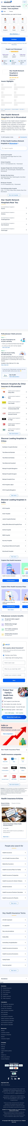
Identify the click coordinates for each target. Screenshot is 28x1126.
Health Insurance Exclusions (10, 954)
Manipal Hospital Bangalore (9, 468)
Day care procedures (8, 931)
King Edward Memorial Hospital (11, 546)
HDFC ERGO (14, 779)
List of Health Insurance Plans (11, 858)
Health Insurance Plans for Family (12, 869)
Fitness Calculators (7, 1006)
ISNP (2, 1052)
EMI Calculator (4, 1012)
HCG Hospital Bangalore (9, 490)
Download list (23, 137)
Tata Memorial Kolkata (8, 457)
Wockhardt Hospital (7, 551)
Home (2, 109)
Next (14, 680)
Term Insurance (6, 992)
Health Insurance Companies (10, 875)
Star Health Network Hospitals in (7, 207)
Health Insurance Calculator (8, 575)
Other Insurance (6, 998)
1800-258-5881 (6, 347)
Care (23, 761)
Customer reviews (5, 1032)
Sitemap (3, 1046)
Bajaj (14, 761)
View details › (11, 609)
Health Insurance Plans (7, 602)
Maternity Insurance (8, 864)
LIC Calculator (4, 1014)
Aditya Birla (5, 761)
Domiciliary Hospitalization (10, 942)
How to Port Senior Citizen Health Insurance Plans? (12, 824)
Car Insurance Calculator (7, 1022)
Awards (3, 1036)
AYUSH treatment (7, 920)
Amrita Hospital (6, 529)
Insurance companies (6, 1034)
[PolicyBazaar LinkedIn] (15, 1078)
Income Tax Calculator (6, 1008)
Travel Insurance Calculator (7, 1020)
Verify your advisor (5, 1056)
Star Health (22, 109)
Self (5, 22)
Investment (5, 994)
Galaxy (22, 770)
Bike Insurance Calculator (7, 1024)
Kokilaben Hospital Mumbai (9, 447)
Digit (14, 770)
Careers (3, 1048)
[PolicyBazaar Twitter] (12, 1078)
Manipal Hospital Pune (8, 479)
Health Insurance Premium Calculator (13, 892)
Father (14, 30)
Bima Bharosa (7, 1084)
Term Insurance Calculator (7, 1010)
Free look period (7, 965)
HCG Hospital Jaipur (8, 484)
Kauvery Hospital (7, 540)
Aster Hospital (6, 513)
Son (23, 22)
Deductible (5, 937)
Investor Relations (5, 1058)
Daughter (5, 30)
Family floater (6, 959)
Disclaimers (4, 978)
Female (11, 11)
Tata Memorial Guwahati (9, 463)
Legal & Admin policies (6, 1050)
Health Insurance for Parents (10, 898)
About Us (3, 1044)
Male (4, 11)
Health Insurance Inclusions (10, 948)
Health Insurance (7, 109)
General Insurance (7, 988)
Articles (3, 1030)
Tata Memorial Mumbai (8, 452)
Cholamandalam (5, 770)
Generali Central (5, 779)
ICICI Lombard (23, 779)
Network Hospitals (15, 109)
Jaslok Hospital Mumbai (9, 519)
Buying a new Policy (11, 655)
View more (13, 495)
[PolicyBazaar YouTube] (18, 1078)
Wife (14, 22)
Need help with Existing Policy (14, 658)
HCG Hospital (6, 508)
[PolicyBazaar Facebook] (8, 1078)
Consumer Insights (5, 1038)
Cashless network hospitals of (14, 391)
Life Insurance (6, 990)
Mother (22, 30)
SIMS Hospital (6, 535)
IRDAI (2, 1084)
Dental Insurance (7, 886)
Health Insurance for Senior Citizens (12, 881)
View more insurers (13, 433)
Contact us (3, 1054)
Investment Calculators (8, 1004)
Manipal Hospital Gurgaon (9, 474)
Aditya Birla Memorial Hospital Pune (12, 524)
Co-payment (6, 925)
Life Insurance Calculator (7, 1016)
